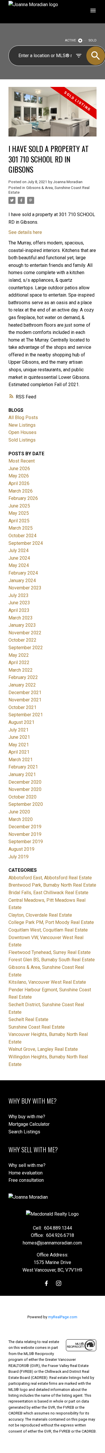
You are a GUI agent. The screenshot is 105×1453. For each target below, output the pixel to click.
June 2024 (19, 558)
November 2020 (24, 789)
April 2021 (18, 752)
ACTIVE (70, 40)
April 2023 (18, 610)
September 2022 (25, 647)
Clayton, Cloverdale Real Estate (40, 915)
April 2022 (18, 662)
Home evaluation (25, 1173)
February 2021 (23, 767)
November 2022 (24, 633)
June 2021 (19, 737)
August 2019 (21, 849)
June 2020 (19, 812)
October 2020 (22, 797)
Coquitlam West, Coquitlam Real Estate (48, 930)
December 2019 (24, 826)
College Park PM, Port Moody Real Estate (51, 922)
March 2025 (20, 528)
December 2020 (24, 782)
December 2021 (24, 692)
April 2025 (18, 521)
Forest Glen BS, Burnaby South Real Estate (51, 959)
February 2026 (23, 498)
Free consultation (26, 1180)
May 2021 (18, 744)
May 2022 (18, 655)
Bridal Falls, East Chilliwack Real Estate (48, 892)
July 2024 (18, 550)
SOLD (93, 40)
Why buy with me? (26, 1116)
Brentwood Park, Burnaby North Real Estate (52, 885)
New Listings (22, 425)
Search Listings (24, 1132)
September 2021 (25, 714)
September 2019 (25, 841)
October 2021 (22, 707)
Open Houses (22, 432)
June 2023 (19, 602)
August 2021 (21, 722)
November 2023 (24, 588)
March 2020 (20, 819)
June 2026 (19, 468)
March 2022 (20, 670)
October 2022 (22, 640)
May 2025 (18, 513)
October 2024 (22, 535)
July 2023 (18, 595)
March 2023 (20, 618)
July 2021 (18, 730)
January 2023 (22, 625)
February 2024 (23, 573)
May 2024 (18, 565)
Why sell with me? (27, 1165)
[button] (46, 1283)
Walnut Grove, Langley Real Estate (43, 1049)
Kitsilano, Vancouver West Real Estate (47, 982)
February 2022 (23, 677)
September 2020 (25, 804)
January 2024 (22, 580)
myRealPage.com (62, 1317)
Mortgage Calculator (29, 1124)
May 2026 (18, 476)
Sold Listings (22, 440)
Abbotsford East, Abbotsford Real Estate (50, 877)
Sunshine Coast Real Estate (36, 1027)
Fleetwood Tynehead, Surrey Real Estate (49, 952)
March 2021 (20, 759)
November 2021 (24, 700)
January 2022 (22, 685)
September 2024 (25, 543)
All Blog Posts (23, 417)
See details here (25, 232)
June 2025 (19, 506)
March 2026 (20, 491)
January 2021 (22, 774)
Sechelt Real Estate (28, 1019)
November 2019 (24, 834)
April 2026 (18, 483)
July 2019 (18, 856)
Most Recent (21, 461)
